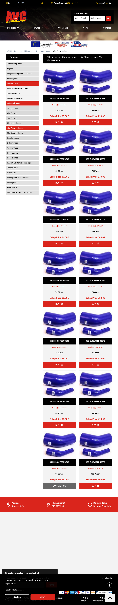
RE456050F (98, 105)
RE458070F (61, 408)
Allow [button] (42, 597)
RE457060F (61, 226)
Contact (107, 28)
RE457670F (98, 347)
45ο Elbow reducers (61, 51)
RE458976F (98, 408)
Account (101, 3)
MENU (9, 51)
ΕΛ (9, 3)
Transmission (12, 168)
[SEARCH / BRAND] (108, 18)
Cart (110, 3)
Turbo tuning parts (14, 64)
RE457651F (61, 287)
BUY (57, 122)
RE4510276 (98, 468)
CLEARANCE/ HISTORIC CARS (19, 192)
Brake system (12, 78)
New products (57, 598)
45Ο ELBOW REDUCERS (59, 98)
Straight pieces (13, 108)
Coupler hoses (13, 138)
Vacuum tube (12, 148)
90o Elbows (12, 118)
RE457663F (61, 347)
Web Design (83, 599)
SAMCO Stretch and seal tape (19, 163)
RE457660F (98, 287)
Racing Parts (12, 183)
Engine (10, 68)
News (85, 28)
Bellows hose (12, 143)
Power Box (11, 173)
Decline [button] (17, 597)
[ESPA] (59, 45)
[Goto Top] (110, 598)
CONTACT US (59, 486)
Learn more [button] (11, 589)
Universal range (44, 51)
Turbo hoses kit (13, 93)
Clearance (63, 28)
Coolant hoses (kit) (15, 98)
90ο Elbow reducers (15, 133)
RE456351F (61, 165)
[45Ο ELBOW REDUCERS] (59, 81)
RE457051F (98, 165)
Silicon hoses (29, 51)
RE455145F (61, 105)
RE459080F (61, 468)
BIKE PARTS (12, 187)
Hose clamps (12, 158)
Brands (37, 28)
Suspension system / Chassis (19, 73)
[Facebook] (109, 585)
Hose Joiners (12, 153)
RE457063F (98, 226)
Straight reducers (14, 123)
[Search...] (42, 3)
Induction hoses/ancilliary (17, 88)
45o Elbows (12, 113)
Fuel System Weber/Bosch (18, 178)
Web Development (98, 599)
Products (11, 28)
